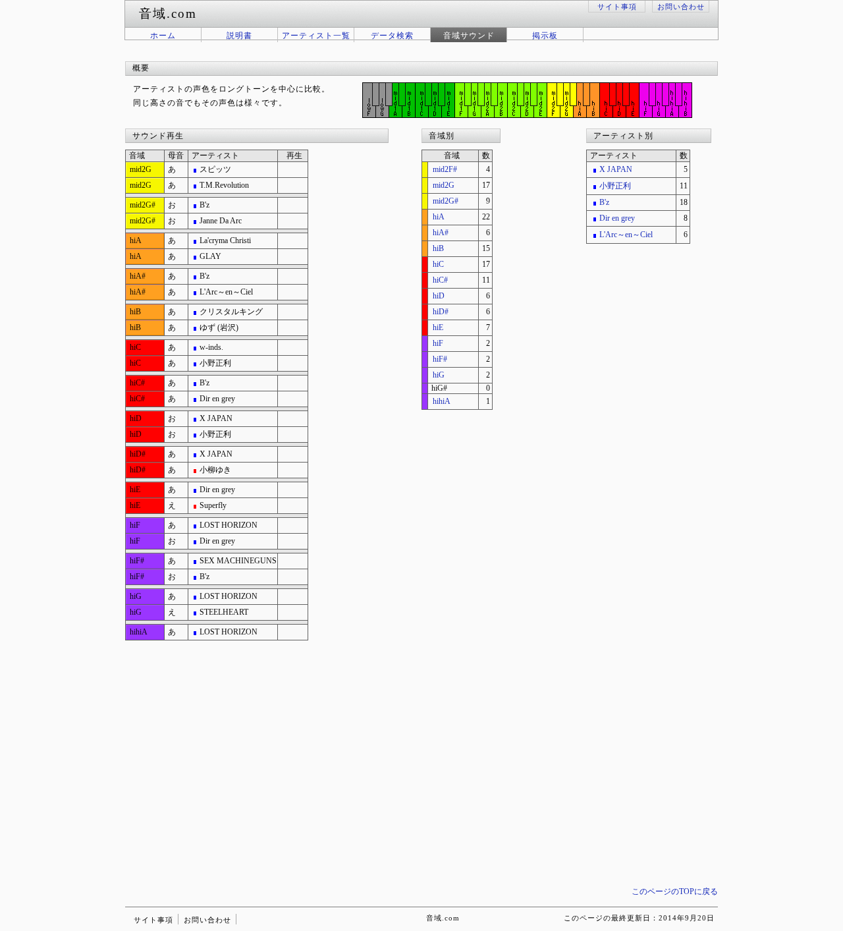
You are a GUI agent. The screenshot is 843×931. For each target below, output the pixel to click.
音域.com (443, 918)
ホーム (163, 35)
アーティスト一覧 (316, 35)
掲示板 (545, 35)
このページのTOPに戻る (675, 892)
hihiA (441, 401)
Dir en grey (617, 218)
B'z (604, 202)
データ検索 (392, 35)
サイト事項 (617, 7)
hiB (438, 248)
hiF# (440, 359)
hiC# (440, 280)
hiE (438, 327)
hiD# (441, 311)
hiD (439, 295)
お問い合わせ (681, 7)
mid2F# (445, 169)
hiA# (441, 232)
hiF (438, 343)
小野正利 (615, 185)
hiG (439, 375)
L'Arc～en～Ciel (626, 234)
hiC (438, 264)
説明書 (239, 35)
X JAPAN (615, 169)
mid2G (443, 185)
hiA (439, 216)
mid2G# (445, 201)
